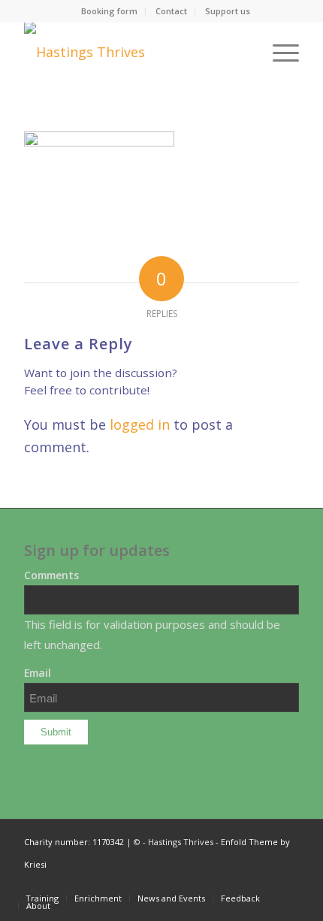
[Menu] (278, 52)
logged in (140, 424)
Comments (51, 575)
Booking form (109, 11)
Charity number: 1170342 (74, 841)
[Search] (243, 52)
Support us (227, 11)
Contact (171, 11)
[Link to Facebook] (287, 882)
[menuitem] (110, 11)
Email (37, 673)
